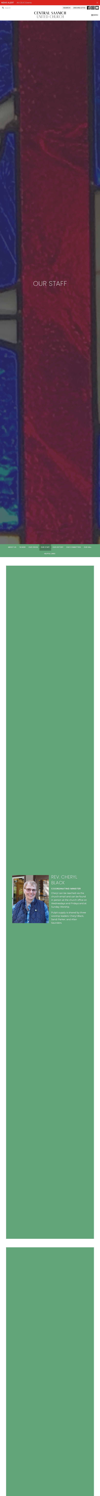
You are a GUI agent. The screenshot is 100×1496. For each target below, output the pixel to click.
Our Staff (45, 547)
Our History (58, 547)
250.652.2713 (79, 8)
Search (66, 8)
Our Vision (33, 547)
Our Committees (73, 547)
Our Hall (87, 547)
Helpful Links (49, 554)
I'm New (22, 547)
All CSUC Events (24, 2)
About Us (12, 547)
